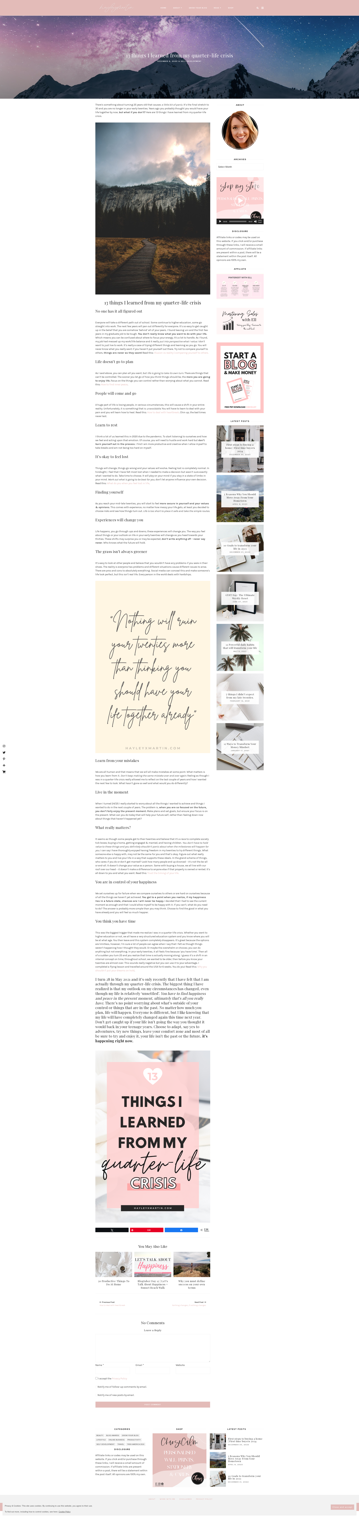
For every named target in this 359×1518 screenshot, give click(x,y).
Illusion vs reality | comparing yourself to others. (181, 352)
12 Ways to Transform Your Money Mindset (240, 745)
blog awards (112, 1435)
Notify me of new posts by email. (116, 1395)
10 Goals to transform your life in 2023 (240, 547)
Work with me (167, 1499)
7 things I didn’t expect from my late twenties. (240, 696)
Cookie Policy (65, 1512)
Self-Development (191, 61)
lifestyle (101, 1440)
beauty (99, 1435)
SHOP (231, 8)
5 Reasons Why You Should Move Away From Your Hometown (240, 497)
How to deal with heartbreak (163, 412)
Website (180, 1365)
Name (99, 1365)
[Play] (220, 221)
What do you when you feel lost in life (128, 483)
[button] (240, 200)
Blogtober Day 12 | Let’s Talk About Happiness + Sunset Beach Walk (153, 1284)
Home (163, 8)
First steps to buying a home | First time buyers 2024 (240, 447)
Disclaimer (186, 1499)
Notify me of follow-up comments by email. (122, 1386)
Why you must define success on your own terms (191, 1284)
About (176, 8)
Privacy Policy (119, 1378)
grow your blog (198, 8)
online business (117, 1440)
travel (121, 1444)
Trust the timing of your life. (163, 873)
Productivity (134, 1440)
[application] (240, 200)
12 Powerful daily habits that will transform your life (240, 646)
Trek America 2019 (135, 1444)
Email (140, 1365)
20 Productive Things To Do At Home (113, 1282)
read (216, 8)
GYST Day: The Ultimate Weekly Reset (240, 596)
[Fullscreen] (260, 221)
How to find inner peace (114, 384)
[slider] (237, 221)
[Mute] (255, 221)
